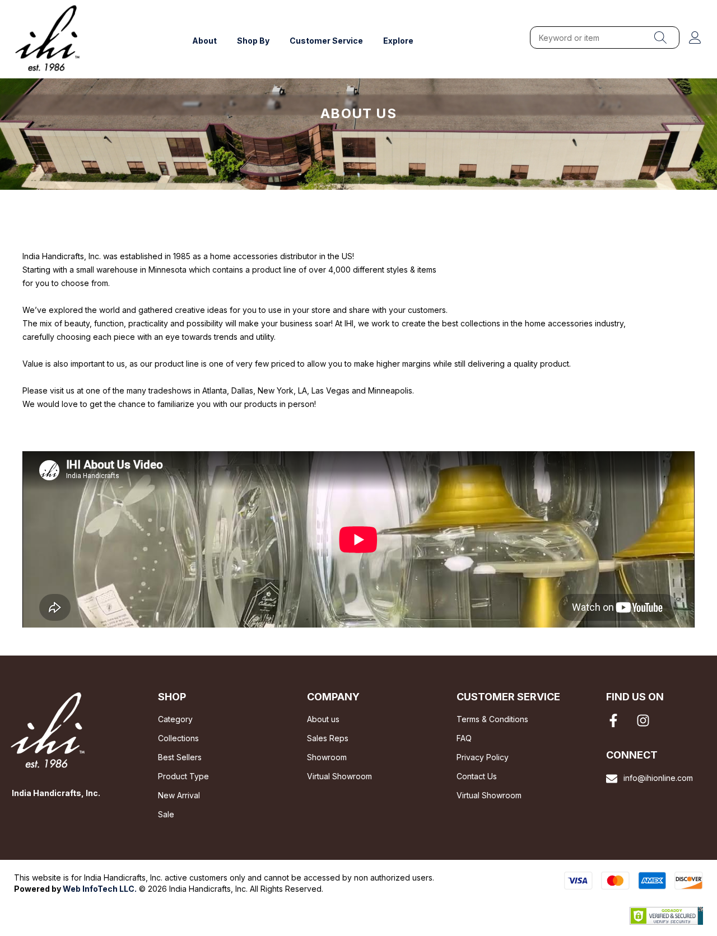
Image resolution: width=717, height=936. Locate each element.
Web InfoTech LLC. (100, 888)
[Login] (695, 37)
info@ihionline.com (658, 778)
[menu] (660, 37)
